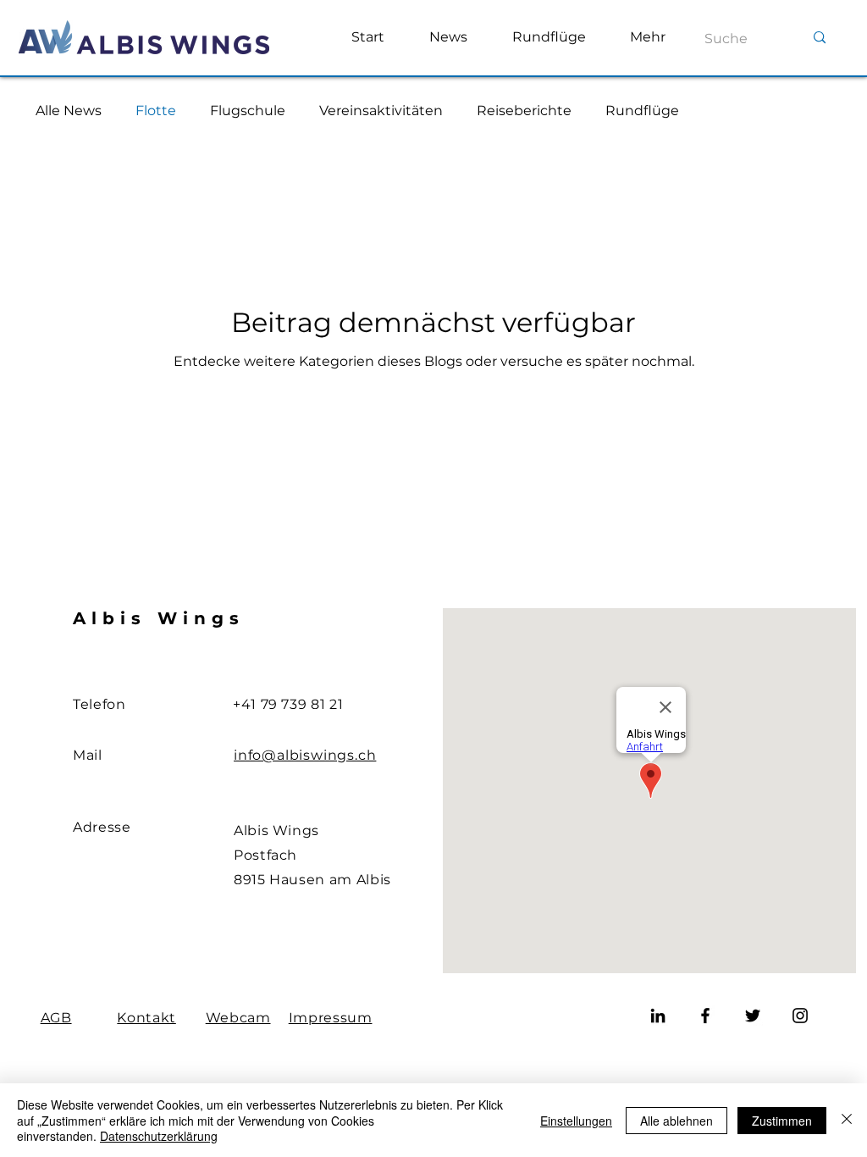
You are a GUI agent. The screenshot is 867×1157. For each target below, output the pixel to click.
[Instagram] (800, 1015)
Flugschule (247, 110)
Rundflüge (642, 110)
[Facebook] (705, 1015)
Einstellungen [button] (576, 1120)
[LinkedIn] (658, 1015)
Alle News (69, 110)
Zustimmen (782, 1120)
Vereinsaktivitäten (381, 110)
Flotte (155, 110)
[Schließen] (847, 1120)
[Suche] (819, 38)
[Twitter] (753, 1015)
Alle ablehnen (676, 1120)
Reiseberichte (524, 110)
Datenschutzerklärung (159, 1135)
